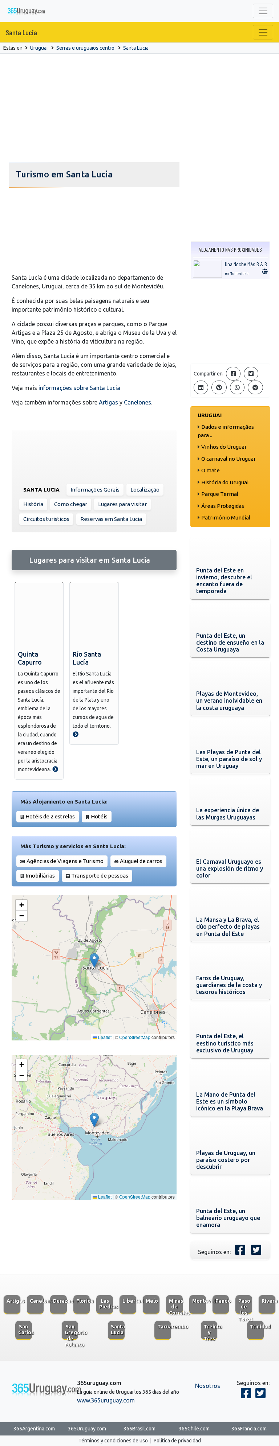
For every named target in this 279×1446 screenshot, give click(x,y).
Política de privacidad (177, 1440)
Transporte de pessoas (99, 875)
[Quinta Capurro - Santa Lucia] (55, 769)
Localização (144, 489)
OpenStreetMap (134, 1037)
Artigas (108, 402)
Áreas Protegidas (222, 506)
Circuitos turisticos (46, 519)
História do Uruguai (224, 482)
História (33, 504)
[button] (94, 960)
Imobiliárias (40, 875)
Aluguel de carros (141, 861)
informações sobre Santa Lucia (79, 388)
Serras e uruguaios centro (85, 48)
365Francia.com (249, 1428)
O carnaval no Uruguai (228, 459)
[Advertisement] (139, 108)
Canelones (137, 402)
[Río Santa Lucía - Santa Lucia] (75, 734)
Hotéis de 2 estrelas (50, 816)
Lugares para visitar (122, 504)
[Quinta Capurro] (39, 615)
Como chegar (70, 504)
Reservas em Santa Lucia (111, 519)
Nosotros (207, 1386)
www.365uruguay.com (106, 1400)
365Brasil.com (139, 1428)
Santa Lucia (21, 32)
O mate (210, 470)
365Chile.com (194, 1428)
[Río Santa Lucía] (94, 615)
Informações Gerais (95, 489)
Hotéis (99, 816)
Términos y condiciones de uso (113, 1440)
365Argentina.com (34, 1428)
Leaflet (104, 1037)
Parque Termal (219, 494)
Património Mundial (225, 517)
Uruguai (39, 48)
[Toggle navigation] (263, 11)
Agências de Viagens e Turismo (65, 861)
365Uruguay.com (87, 1428)
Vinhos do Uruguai (223, 447)
